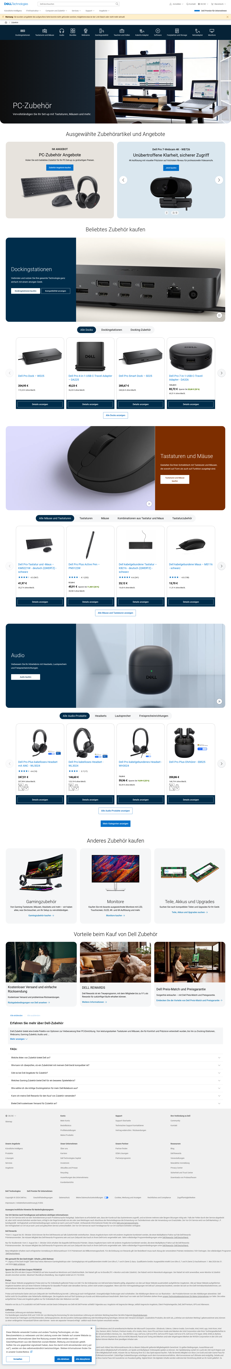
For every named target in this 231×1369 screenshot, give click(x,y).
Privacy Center (177, 1168)
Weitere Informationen (93, 1002)
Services (8, 1163)
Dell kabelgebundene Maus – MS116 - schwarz (191, 566)
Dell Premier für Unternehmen (214, 11)
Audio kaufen (25, 677)
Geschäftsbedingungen (43, 1197)
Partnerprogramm (123, 1158)
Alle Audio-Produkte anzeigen (115, 810)
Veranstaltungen (177, 1158)
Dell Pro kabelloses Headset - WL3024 (86, 763)
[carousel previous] (123, 180)
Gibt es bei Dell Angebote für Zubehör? (29, 1073)
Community (175, 1121)
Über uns (64, 1148)
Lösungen (9, 1158)
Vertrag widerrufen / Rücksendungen (131, 1130)
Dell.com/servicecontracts (127, 1223)
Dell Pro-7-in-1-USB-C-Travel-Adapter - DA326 (186, 377)
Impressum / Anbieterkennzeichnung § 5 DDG (24, 1203)
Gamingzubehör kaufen (39, 915)
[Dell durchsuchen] (117, 4)
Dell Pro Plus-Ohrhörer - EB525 (187, 762)
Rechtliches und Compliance (159, 1197)
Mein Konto (65, 1121)
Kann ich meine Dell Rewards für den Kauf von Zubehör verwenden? (43, 1096)
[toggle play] (219, 316)
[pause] (166, 213)
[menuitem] (33, 11)
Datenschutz (64, 1197)
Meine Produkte (66, 1135)
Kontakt (174, 1125)
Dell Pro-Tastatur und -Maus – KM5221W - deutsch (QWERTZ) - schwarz (37, 568)
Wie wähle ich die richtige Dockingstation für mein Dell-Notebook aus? (44, 1088)
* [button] (216, 994)
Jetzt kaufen (171, 168)
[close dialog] (227, 16)
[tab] (86, 330)
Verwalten (17, 1359)
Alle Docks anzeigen (115, 415)
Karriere (63, 1153)
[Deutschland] (6, 23)
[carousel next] (219, 180)
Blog (172, 1148)
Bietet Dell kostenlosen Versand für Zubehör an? (34, 1103)
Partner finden (121, 1148)
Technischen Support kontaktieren (130, 1125)
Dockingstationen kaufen (25, 291)
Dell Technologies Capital (70, 1158)
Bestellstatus (65, 1125)
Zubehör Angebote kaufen (60, 168)
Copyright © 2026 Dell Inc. (16, 1197)
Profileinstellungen (68, 1130)
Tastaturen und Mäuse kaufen (174, 479)
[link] (191, 4)
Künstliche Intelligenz (14, 1148)
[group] (171, 180)
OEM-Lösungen (122, 1153)
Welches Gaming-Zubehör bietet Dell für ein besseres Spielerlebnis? (43, 1080)
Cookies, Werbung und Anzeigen (128, 1197)
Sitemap (8, 1122)
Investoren (64, 1163)
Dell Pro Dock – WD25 (31, 375)
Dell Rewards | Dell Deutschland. (175, 1237)
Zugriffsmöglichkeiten (186, 1197)
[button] (176, 4)
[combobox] (79, 4)
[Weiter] (221, 373)
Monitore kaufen (114, 915)
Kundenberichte (67, 1182)
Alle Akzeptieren (83, 1359)
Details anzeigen (40, 404)
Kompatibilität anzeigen (55, 291)
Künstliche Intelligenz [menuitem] (13, 11)
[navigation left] (19, 330)
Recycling (64, 1173)
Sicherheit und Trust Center (182, 1173)
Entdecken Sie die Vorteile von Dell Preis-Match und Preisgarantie (188, 1000)
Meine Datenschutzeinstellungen (89, 1197)
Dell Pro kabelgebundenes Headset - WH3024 (140, 763)
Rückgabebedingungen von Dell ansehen (27, 1002)
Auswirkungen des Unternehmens (74, 1177)
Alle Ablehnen (63, 1359)
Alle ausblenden (33, 1015)
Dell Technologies (13, 1191)
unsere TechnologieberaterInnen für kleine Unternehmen (186, 1296)
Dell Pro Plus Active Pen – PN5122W (84, 566)
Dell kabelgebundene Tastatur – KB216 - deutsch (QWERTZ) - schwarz (138, 568)
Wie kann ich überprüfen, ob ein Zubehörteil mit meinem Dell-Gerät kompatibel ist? (50, 1065)
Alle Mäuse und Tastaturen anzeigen (115, 613)
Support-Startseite (123, 1121)
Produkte (9, 1153)
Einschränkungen (140, 1315)
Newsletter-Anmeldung (180, 1163)
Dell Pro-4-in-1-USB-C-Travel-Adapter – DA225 (90, 377)
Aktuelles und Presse (69, 1168)
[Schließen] (91, 1328)
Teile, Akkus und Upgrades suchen (188, 912)
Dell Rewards (176, 1153)
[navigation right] (212, 330)
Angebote (9, 1168)
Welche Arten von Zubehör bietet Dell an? (30, 1057)
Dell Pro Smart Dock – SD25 (135, 375)
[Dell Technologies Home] (16, 4)
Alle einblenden (16, 1015)
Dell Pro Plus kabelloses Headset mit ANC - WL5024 (37, 763)
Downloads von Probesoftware (183, 1177)
